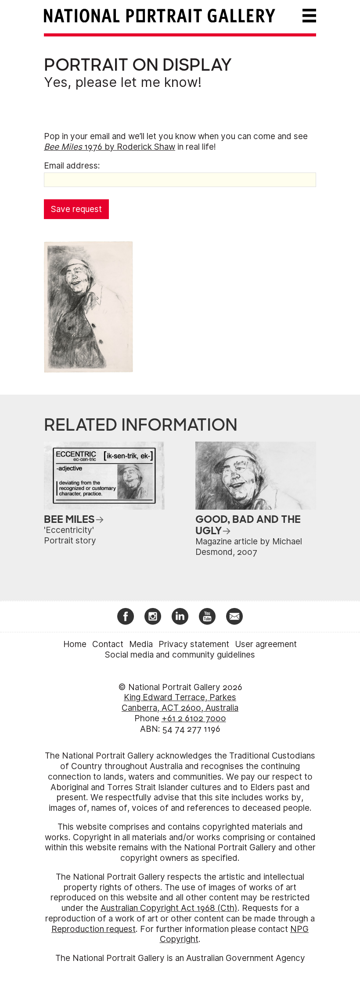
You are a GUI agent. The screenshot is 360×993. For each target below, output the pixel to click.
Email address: (72, 166)
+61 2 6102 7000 (194, 718)
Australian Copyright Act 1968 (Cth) (169, 908)
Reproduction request (93, 929)
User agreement (266, 644)
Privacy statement (193, 644)
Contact (107, 644)
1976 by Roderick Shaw (109, 147)
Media (141, 644)
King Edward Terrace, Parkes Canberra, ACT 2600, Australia (180, 702)
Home (74, 644)
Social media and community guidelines (180, 655)
